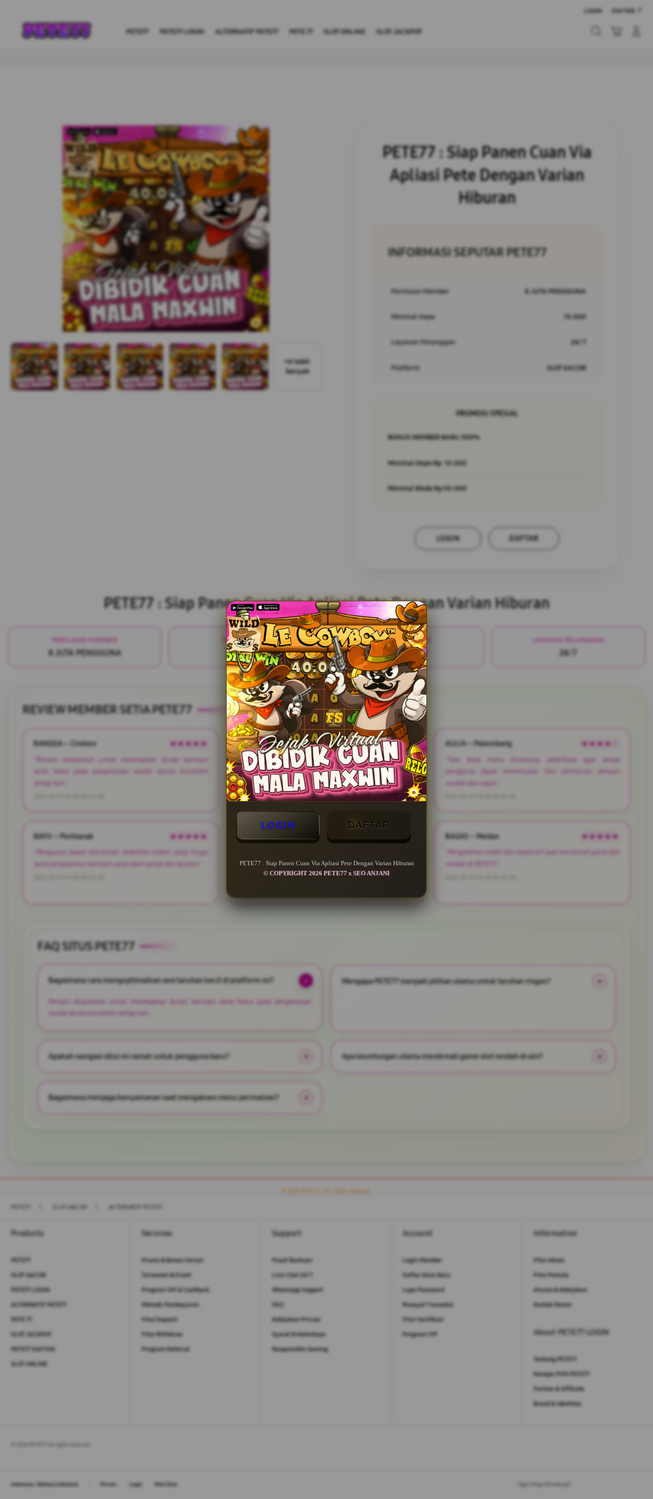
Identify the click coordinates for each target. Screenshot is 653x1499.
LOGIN (278, 825)
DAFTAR (369, 825)
